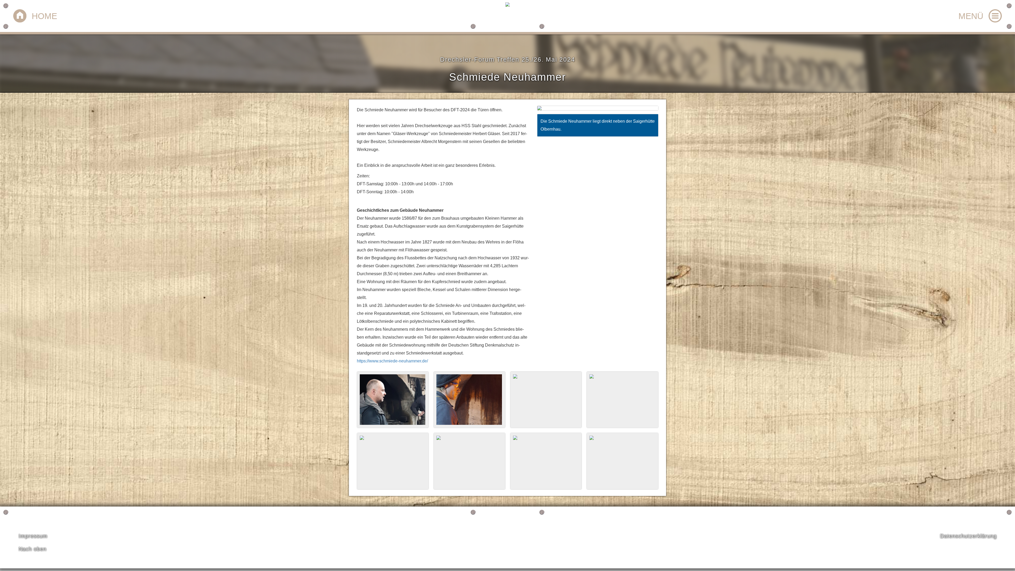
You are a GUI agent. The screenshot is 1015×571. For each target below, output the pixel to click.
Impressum (33, 536)
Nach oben (32, 549)
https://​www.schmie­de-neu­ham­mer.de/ (392, 361)
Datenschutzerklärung (968, 536)
